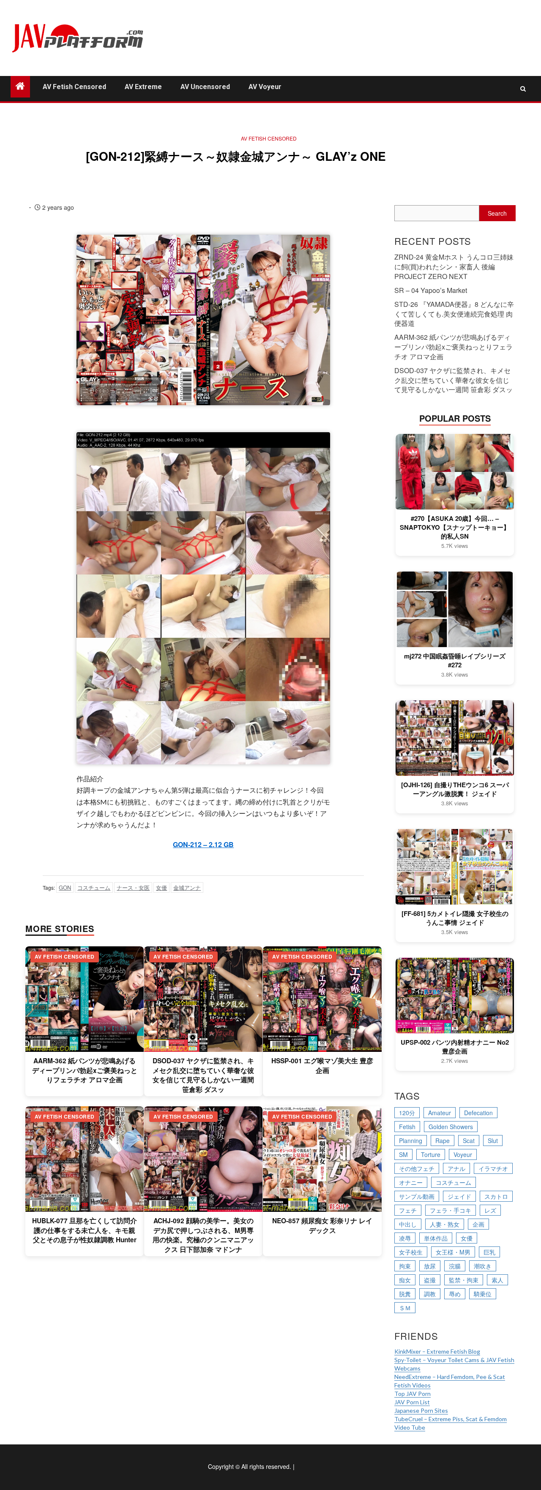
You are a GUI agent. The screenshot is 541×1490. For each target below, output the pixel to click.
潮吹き (483, 1266)
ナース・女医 (133, 887)
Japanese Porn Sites (421, 1410)
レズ (490, 1210)
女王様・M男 (453, 1252)
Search (497, 213)
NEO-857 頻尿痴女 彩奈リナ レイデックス (322, 1225)
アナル (456, 1168)
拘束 (405, 1266)
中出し (408, 1224)
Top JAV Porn (412, 1393)
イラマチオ (493, 1168)
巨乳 (489, 1252)
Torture (430, 1154)
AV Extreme (143, 87)
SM (403, 1154)
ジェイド (459, 1196)
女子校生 (411, 1252)
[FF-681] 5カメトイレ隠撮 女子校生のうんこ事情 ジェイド (455, 918)
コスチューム (93, 887)
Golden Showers (451, 1126)
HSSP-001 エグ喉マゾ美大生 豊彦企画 (322, 1065)
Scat (469, 1140)
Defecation (478, 1112)
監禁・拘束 (463, 1280)
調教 (430, 1294)
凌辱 (405, 1238)
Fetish (407, 1126)
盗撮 (430, 1280)
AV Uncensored (205, 87)
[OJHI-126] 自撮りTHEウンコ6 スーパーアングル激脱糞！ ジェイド (455, 789)
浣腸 (455, 1266)
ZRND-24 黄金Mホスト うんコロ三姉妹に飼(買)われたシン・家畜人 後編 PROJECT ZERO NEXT (454, 266)
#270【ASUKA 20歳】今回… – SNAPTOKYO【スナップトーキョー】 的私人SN (455, 527)
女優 (161, 887)
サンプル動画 (416, 1196)
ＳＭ (405, 1307)
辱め (455, 1294)
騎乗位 (483, 1294)
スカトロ (496, 1196)
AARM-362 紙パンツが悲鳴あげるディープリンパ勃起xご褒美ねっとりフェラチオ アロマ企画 (84, 1070)
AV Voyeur (265, 87)
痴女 (405, 1280)
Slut (493, 1140)
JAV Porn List (412, 1402)
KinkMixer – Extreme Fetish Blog (437, 1351)
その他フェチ (416, 1168)
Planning (410, 1140)
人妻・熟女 (444, 1224)
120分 (407, 1112)
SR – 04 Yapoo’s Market (430, 290)
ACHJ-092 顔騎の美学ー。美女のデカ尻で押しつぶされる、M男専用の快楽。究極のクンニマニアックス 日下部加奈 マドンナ (203, 1235)
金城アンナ (187, 887)
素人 (497, 1280)
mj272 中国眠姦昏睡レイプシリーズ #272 (454, 660)
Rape (442, 1140)
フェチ (408, 1210)
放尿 (430, 1266)
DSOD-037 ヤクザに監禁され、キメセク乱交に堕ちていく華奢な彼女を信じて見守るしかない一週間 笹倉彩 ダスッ (203, 1075)
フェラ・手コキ (450, 1210)
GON (65, 887)
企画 (478, 1224)
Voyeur (463, 1154)
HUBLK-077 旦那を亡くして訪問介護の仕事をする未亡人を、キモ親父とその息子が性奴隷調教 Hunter (84, 1230)
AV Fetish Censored (74, 87)
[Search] (523, 89)
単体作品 (436, 1238)
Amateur (439, 1112)
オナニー (411, 1182)
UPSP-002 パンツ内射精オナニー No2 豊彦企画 (455, 1047)
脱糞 (405, 1294)
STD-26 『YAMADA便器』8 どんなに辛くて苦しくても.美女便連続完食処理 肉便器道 (454, 313)
